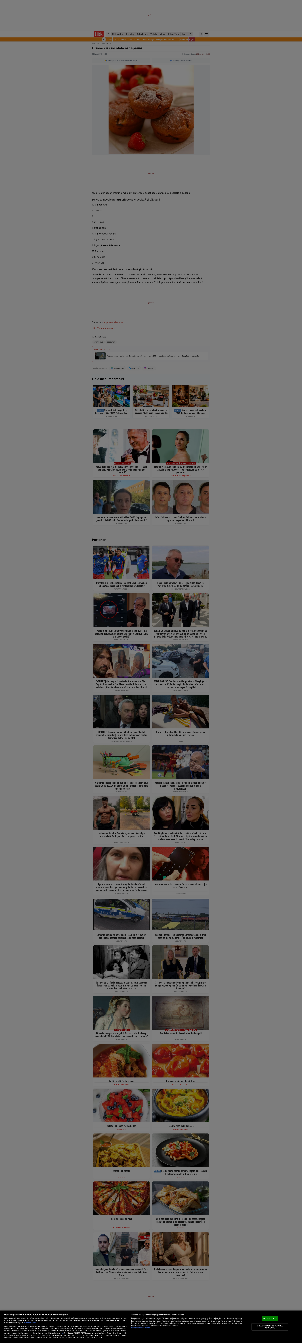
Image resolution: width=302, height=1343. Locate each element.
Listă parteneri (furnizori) (140, 1327)
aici (62, 1333)
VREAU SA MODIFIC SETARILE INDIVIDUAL (270, 1327)
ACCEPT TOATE (270, 1318)
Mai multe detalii (30, 1323)
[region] (151, 1327)
